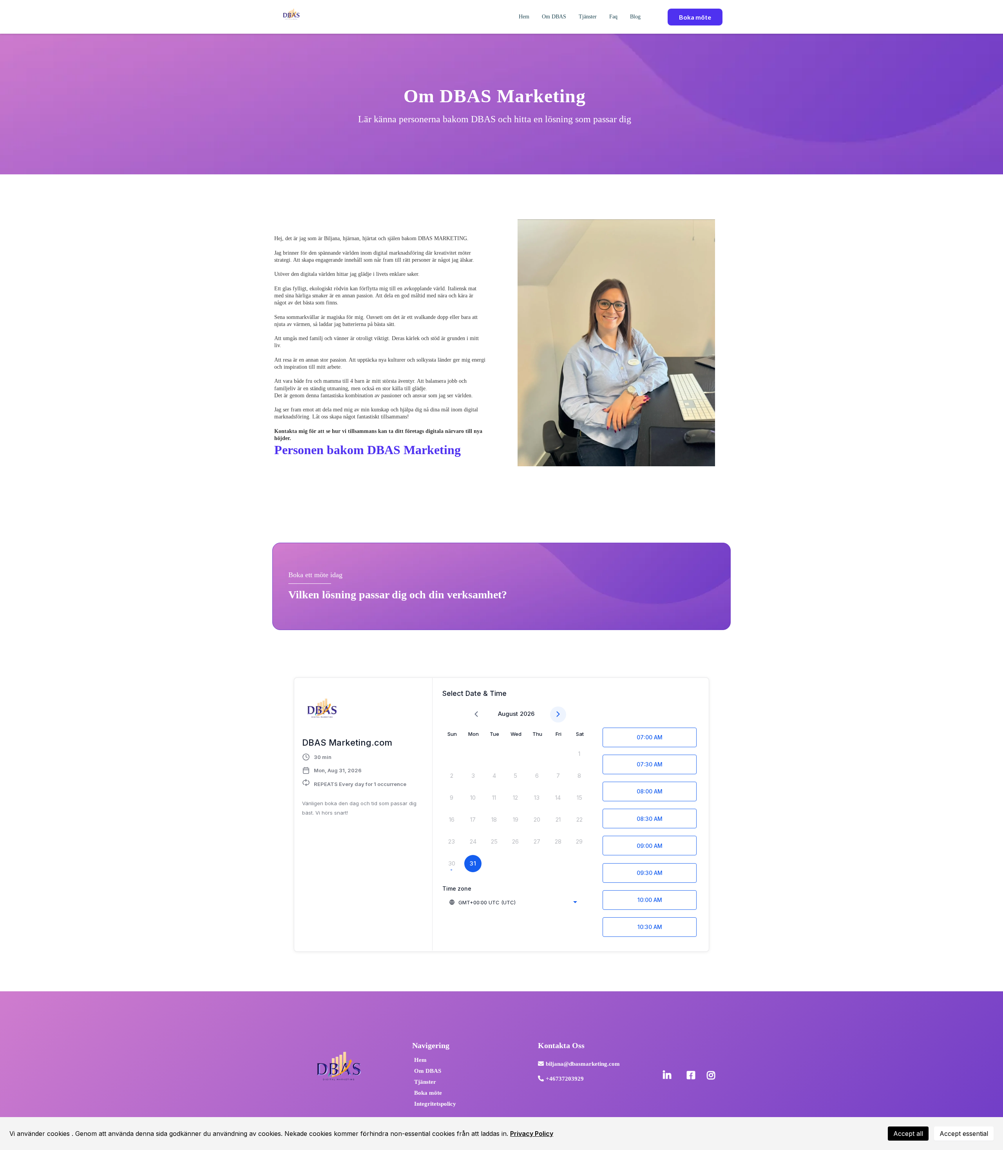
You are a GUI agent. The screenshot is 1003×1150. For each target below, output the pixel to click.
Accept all (908, 1133)
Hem (524, 17)
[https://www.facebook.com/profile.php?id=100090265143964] (693, 1075)
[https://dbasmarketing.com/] (291, 16)
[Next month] (558, 714)
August (508, 713)
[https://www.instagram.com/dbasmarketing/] (713, 1075)
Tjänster (588, 17)
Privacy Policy (531, 1133)
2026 (527, 713)
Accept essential (964, 1133)
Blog (635, 17)
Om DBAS (554, 17)
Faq (613, 17)
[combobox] (512, 902)
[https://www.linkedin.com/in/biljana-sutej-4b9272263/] (669, 1075)
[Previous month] (476, 714)
